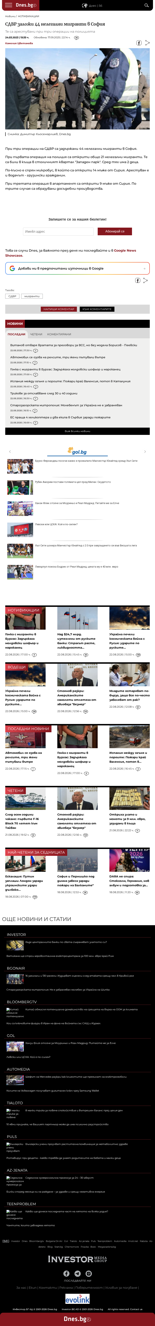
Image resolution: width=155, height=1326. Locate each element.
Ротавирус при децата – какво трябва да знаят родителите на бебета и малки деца (63, 1157)
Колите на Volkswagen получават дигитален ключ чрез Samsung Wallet (52, 1090)
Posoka (85, 1246)
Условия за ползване (121, 1288)
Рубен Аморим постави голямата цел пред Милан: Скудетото (73, 481)
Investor (16, 934)
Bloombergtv (22, 1002)
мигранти (32, 296)
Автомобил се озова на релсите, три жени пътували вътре (57, 357)
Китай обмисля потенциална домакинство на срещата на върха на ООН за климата (81, 1009)
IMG (6, 1241)
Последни (16, 334)
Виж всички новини (77, 431)
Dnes (24, 1241)
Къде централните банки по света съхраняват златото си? (66, 942)
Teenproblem (21, 1204)
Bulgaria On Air (54, 1241)
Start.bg (58, 1246)
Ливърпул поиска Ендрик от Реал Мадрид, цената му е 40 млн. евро (76, 566)
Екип (33, 1288)
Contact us (136, 1309)
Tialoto (15, 1103)
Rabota (144, 1241)
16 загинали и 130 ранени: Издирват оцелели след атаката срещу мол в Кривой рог (79, 975)
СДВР (12, 296)
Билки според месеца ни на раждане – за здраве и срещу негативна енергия (55, 1191)
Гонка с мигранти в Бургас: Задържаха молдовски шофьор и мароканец (65, 369)
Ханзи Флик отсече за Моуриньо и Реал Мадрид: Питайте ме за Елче (77, 503)
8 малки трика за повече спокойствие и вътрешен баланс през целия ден (74, 1110)
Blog (50, 1246)
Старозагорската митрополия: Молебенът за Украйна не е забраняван (66, 405)
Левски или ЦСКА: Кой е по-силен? (56, 524)
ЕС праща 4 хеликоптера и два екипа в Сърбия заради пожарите (60, 417)
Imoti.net (133, 1241)
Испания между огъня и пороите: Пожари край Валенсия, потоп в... (128, 757)
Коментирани (59, 334)
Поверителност (89, 1288)
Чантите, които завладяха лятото (30, 1225)
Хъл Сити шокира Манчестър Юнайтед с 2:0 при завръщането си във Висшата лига (86, 545)
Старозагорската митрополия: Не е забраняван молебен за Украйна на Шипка (58, 989)
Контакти (48, 1288)
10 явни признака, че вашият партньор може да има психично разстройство (57, 1124)
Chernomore (72, 1246)
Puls (12, 1136)
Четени (36, 334)
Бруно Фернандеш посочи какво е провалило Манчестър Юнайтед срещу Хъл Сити (86, 460)
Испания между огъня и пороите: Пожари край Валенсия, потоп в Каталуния (70, 381)
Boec (93, 1246)
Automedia (18, 1069)
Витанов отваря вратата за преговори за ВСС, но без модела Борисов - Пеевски (73, 345)
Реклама (66, 1288)
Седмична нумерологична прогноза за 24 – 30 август (59, 1177)
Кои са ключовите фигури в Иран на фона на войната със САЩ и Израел (53, 1023)
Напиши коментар (59, 309)
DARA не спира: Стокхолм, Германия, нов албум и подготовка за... (129, 881)
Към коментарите (97, 309)
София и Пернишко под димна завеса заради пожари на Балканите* (75, 881)
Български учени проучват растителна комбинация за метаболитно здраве (76, 1144)
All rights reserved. (71, 1309)
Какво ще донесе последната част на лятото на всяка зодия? (66, 1211)
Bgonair (16, 968)
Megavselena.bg (107, 1246)
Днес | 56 (95, 5)
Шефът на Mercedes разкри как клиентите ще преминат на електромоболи (76, 1076)
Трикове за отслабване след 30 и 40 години (43, 393)
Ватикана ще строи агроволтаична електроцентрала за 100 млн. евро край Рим (60, 955)
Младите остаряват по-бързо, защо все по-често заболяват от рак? (129, 695)
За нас (21, 1288)
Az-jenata (17, 1170)
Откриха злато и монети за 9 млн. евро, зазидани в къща (127, 819)
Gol (11, 1035)
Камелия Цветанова (19, 43)
